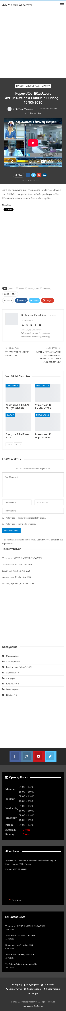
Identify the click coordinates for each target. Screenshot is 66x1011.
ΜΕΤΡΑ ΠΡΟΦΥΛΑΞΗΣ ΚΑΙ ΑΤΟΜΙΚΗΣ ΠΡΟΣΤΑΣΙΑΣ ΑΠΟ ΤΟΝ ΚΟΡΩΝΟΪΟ (48, 356)
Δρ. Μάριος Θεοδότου (17, 4)
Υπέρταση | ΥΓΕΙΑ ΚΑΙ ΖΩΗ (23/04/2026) (22, 558)
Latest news (17, 916)
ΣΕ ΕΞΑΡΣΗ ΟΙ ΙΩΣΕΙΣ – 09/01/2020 (17, 353)
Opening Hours (18, 777)
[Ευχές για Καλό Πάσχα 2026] (18, 422)
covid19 (30, 288)
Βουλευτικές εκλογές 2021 (19, 667)
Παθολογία (11, 694)
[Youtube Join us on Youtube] (39, 756)
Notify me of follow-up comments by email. (26, 517)
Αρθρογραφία (13, 661)
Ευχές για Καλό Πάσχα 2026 (16, 570)
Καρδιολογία (12, 386)
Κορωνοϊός (46, 288)
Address (13, 851)
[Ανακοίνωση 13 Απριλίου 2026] (47, 393)
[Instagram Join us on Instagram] (27, 756)
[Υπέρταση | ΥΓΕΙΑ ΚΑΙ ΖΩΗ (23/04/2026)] (18, 393)
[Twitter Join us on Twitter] (50, 756)
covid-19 (21, 288)
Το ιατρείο (49, 984)
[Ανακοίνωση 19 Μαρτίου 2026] (47, 422)
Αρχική (18, 984)
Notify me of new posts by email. (21, 523)
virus (37, 288)
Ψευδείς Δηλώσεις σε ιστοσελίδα (18, 583)
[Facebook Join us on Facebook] (15, 756)
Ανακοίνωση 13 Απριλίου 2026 (17, 564)
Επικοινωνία (15, 989)
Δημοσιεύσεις (33, 86)
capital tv (12, 288)
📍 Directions (15, 900)
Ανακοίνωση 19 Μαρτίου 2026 (16, 576)
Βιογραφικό (32, 984)
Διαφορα (46, 86)
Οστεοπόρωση (12, 689)
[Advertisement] (33, 44)
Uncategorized (12, 655)
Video (21, 86)
